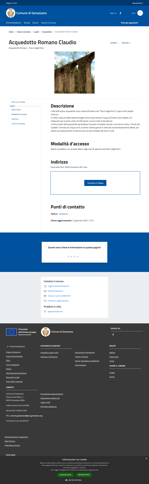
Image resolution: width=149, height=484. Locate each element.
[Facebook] (119, 12)
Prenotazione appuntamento (52, 394)
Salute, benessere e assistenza (87, 360)
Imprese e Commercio (49, 356)
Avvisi (111, 361)
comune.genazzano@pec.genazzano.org (26, 415)
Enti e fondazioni (12, 364)
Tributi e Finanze (81, 356)
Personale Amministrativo (16, 373)
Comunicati (113, 356)
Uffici (8, 360)
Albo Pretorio (10, 441)
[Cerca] (140, 13)
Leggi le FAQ (45, 402)
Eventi (112, 376)
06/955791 (63, 213)
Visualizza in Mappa (95, 183)
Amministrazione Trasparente (16, 437)
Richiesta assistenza (49, 406)
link (97, 470)
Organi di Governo (13, 352)
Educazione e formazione (85, 352)
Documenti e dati (13, 377)
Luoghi (36, 31)
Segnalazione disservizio (50, 398)
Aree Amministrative (14, 356)
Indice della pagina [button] (18, 102)
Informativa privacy (12, 445)
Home (11, 31)
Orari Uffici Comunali (14, 381)
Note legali (10, 454)
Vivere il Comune (24, 31)
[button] (74, 480)
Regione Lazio (11, 3)
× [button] (146, 458)
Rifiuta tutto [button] (83, 475)
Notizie (112, 352)
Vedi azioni (125, 42)
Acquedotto (47, 31)
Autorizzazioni (80, 365)
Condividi (113, 42)
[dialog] (74, 470)
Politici (8, 369)
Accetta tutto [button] (65, 475)
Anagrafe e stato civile (49, 352)
